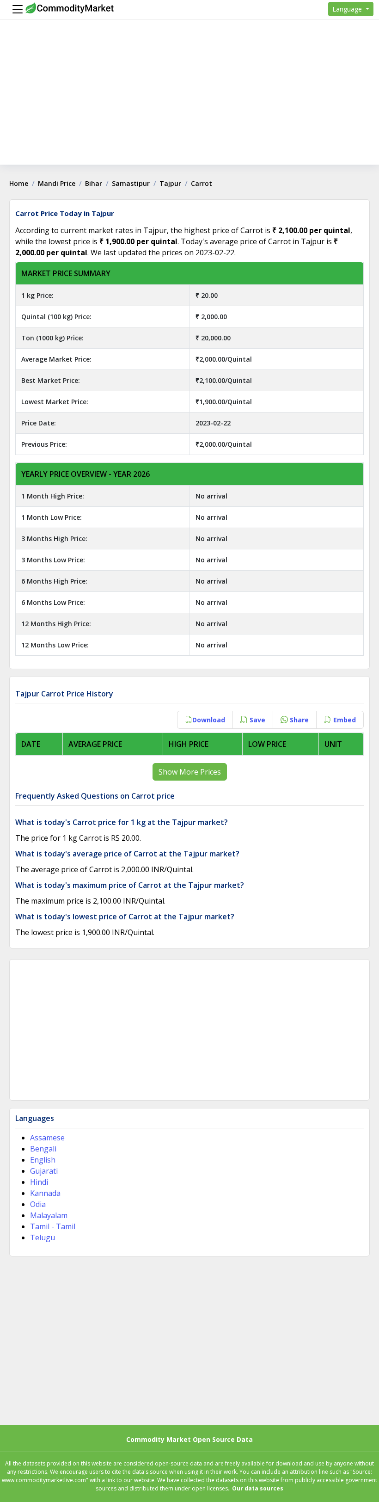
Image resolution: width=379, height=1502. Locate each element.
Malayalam (48, 1215)
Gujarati (44, 1171)
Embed (343, 719)
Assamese (47, 1138)
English (42, 1160)
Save (256, 719)
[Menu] (15, 9)
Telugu (42, 1237)
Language (348, 9)
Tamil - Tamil (52, 1226)
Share (298, 719)
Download (208, 719)
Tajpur (170, 183)
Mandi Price (56, 183)
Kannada (45, 1193)
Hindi (39, 1182)
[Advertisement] (189, 100)
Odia (38, 1204)
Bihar (93, 183)
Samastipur (131, 183)
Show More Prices (190, 772)
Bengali (43, 1149)
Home (18, 183)
